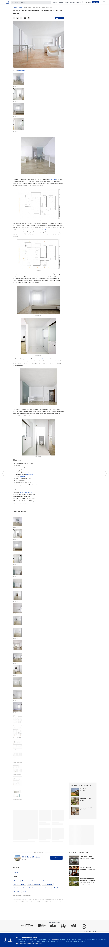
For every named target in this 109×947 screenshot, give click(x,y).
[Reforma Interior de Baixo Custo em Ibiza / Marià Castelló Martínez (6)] (17, 632)
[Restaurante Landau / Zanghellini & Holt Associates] (74, 871)
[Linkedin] (21, 18)
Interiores (26, 472)
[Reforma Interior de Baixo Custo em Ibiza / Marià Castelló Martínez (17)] (17, 719)
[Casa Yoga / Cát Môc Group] (75, 801)
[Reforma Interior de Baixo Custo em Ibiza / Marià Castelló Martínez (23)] (17, 793)
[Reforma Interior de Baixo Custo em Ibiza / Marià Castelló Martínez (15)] (19, 109)
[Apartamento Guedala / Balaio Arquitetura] (75, 811)
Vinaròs (47, 888)
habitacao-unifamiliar (19, 884)
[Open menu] (103, 2)
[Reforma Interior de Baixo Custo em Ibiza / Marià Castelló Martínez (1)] (17, 570)
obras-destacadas (47, 884)
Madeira (16, 872)
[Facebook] (14, 18)
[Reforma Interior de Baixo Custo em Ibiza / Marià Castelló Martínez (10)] (19, 94)
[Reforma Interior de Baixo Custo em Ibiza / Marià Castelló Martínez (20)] (17, 756)
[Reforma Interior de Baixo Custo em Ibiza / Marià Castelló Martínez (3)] (17, 595)
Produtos (66, 2)
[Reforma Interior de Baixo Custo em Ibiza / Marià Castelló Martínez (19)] (17, 744)
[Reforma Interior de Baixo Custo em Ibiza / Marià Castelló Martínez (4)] (17, 608)
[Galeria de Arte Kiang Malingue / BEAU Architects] (74, 860)
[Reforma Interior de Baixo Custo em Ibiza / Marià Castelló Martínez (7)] (17, 645)
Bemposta (16, 891)
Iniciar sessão (87, 2)
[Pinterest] (28, 18)
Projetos (55, 2)
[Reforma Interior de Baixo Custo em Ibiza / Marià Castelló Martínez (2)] (17, 583)
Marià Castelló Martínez (26, 492)
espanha (32, 881)
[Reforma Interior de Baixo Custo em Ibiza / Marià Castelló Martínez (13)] (17, 682)
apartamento (52, 179)
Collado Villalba (56, 888)
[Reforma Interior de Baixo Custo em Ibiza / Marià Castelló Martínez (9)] (17, 657)
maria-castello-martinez (19, 888)
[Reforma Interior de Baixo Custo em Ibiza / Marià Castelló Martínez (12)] (17, 669)
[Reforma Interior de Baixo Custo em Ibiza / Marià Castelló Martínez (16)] (17, 707)
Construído (22, 476)
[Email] (25, 18)
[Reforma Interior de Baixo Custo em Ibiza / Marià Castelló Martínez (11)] (19, 124)
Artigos (61, 2)
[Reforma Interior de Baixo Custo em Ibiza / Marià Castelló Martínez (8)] (19, 79)
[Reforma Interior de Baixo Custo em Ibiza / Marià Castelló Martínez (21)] (17, 768)
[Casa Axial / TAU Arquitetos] (75, 792)
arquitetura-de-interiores (44, 881)
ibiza (40, 888)
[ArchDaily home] (6, 2)
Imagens (78, 2)
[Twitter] (17, 18)
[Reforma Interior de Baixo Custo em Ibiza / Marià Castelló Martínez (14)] (17, 694)
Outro (24, 891)
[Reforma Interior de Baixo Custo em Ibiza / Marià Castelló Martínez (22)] (17, 781)
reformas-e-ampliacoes (34, 884)
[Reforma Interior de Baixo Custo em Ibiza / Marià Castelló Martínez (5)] (17, 620)
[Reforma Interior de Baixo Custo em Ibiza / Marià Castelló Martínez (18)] (17, 731)
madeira (45, 230)
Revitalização (29, 474)
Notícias (72, 2)
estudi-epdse (32, 888)
